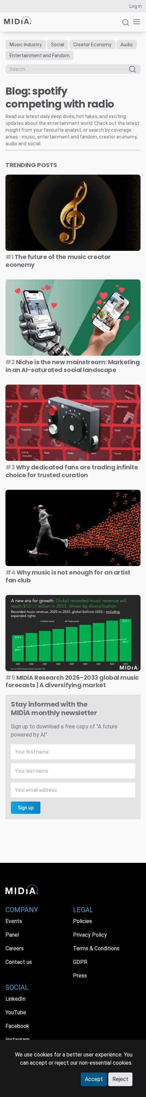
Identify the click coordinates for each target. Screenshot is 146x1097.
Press (80, 975)
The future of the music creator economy (58, 261)
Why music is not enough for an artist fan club (67, 576)
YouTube (15, 1012)
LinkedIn (15, 999)
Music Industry (26, 44)
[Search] (126, 25)
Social (57, 44)
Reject (120, 1079)
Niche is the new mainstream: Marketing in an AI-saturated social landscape (72, 366)
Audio (127, 44)
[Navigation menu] (135, 22)
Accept (94, 1079)
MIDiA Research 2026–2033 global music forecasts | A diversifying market (72, 681)
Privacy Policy (90, 935)
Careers (14, 948)
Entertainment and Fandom (40, 55)
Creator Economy (92, 44)
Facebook (17, 1026)
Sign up (26, 807)
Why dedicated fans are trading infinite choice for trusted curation (71, 471)
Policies (82, 921)
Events (13, 921)
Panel (12, 935)
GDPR (80, 962)
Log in (135, 6)
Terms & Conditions (96, 948)
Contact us (18, 962)
